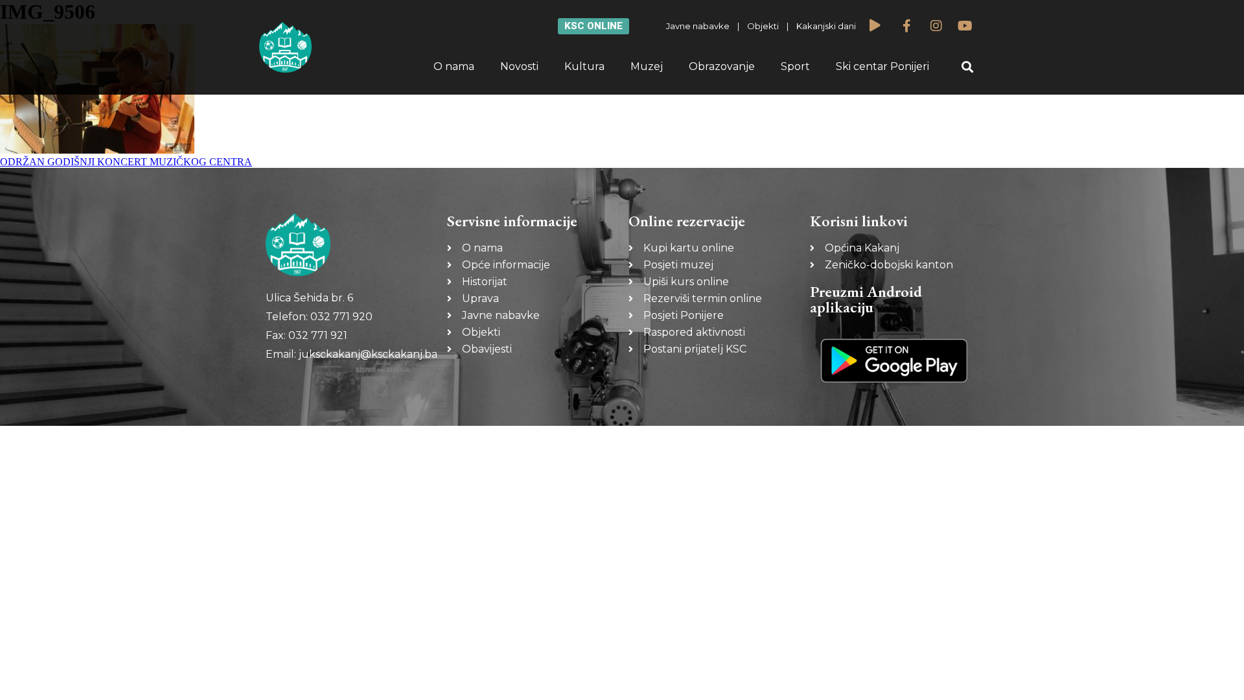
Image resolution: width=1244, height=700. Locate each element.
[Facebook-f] (907, 26)
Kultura (584, 66)
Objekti (763, 26)
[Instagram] (936, 26)
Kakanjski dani (826, 26)
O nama (453, 66)
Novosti (519, 66)
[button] (967, 67)
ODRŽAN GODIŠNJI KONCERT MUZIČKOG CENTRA (126, 161)
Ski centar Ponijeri (882, 66)
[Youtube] (965, 26)
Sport (795, 66)
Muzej (646, 66)
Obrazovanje (722, 66)
